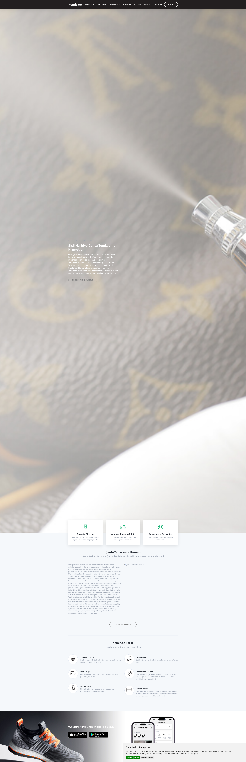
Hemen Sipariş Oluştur (82, 280)
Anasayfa (71, 241)
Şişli (91, 241)
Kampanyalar (115, 4)
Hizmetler (78, 241)
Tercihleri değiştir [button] (147, 757)
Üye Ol (171, 4)
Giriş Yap (158, 4)
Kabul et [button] (129, 757)
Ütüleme (85, 241)
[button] (129, 4)
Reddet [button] (136, 757)
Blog (139, 4)
